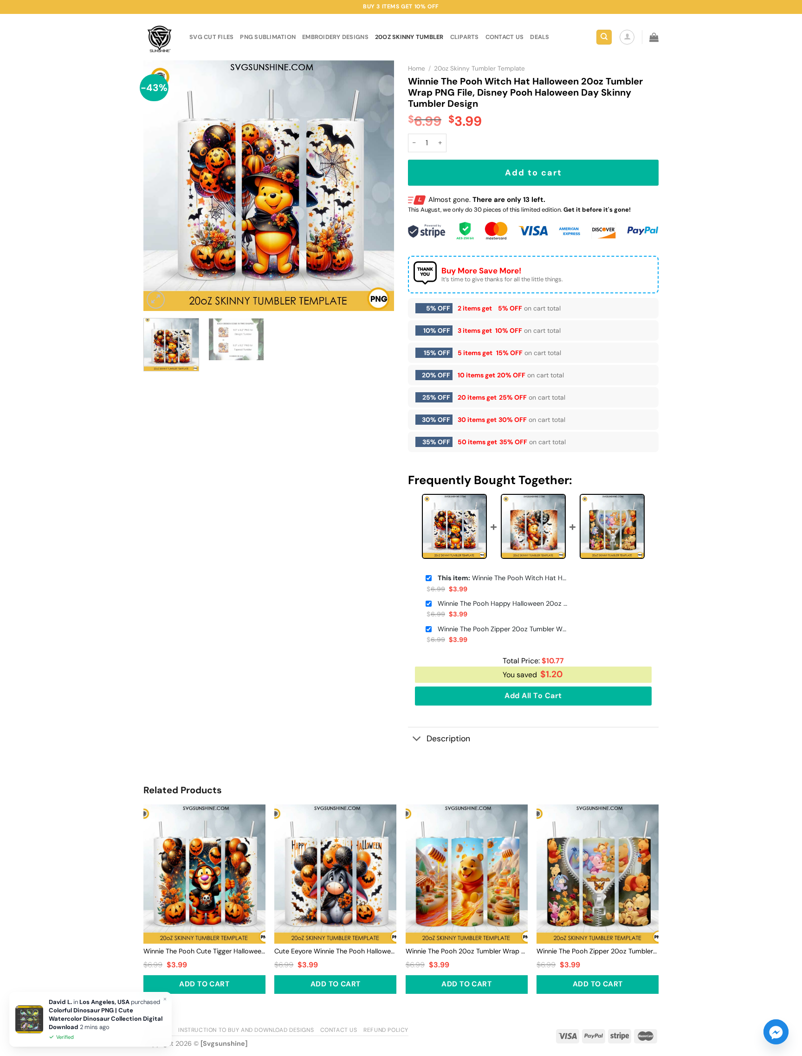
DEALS (539, 37)
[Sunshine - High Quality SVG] (159, 37)
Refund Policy (385, 1030)
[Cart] (654, 37)
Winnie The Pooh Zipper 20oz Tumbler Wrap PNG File (503, 629)
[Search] (604, 37)
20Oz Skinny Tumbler (409, 37)
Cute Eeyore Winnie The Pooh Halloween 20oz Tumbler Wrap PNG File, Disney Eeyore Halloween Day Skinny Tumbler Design (335, 951)
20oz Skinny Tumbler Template (479, 68)
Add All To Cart (533, 695)
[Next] (377, 186)
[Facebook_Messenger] (776, 1031)
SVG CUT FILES (211, 37)
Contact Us (338, 1030)
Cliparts (464, 37)
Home (416, 68)
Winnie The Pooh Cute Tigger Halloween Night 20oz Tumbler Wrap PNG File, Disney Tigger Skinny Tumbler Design (204, 951)
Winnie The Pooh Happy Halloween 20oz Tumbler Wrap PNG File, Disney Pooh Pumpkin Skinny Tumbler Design (503, 603)
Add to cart (533, 172)
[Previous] (160, 186)
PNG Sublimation (268, 37)
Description (448, 738)
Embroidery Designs (335, 37)
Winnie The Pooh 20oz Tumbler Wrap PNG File (467, 951)
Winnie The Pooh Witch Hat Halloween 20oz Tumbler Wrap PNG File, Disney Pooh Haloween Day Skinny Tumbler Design (503, 578)
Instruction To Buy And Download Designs (246, 1030)
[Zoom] (156, 300)
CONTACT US (504, 37)
